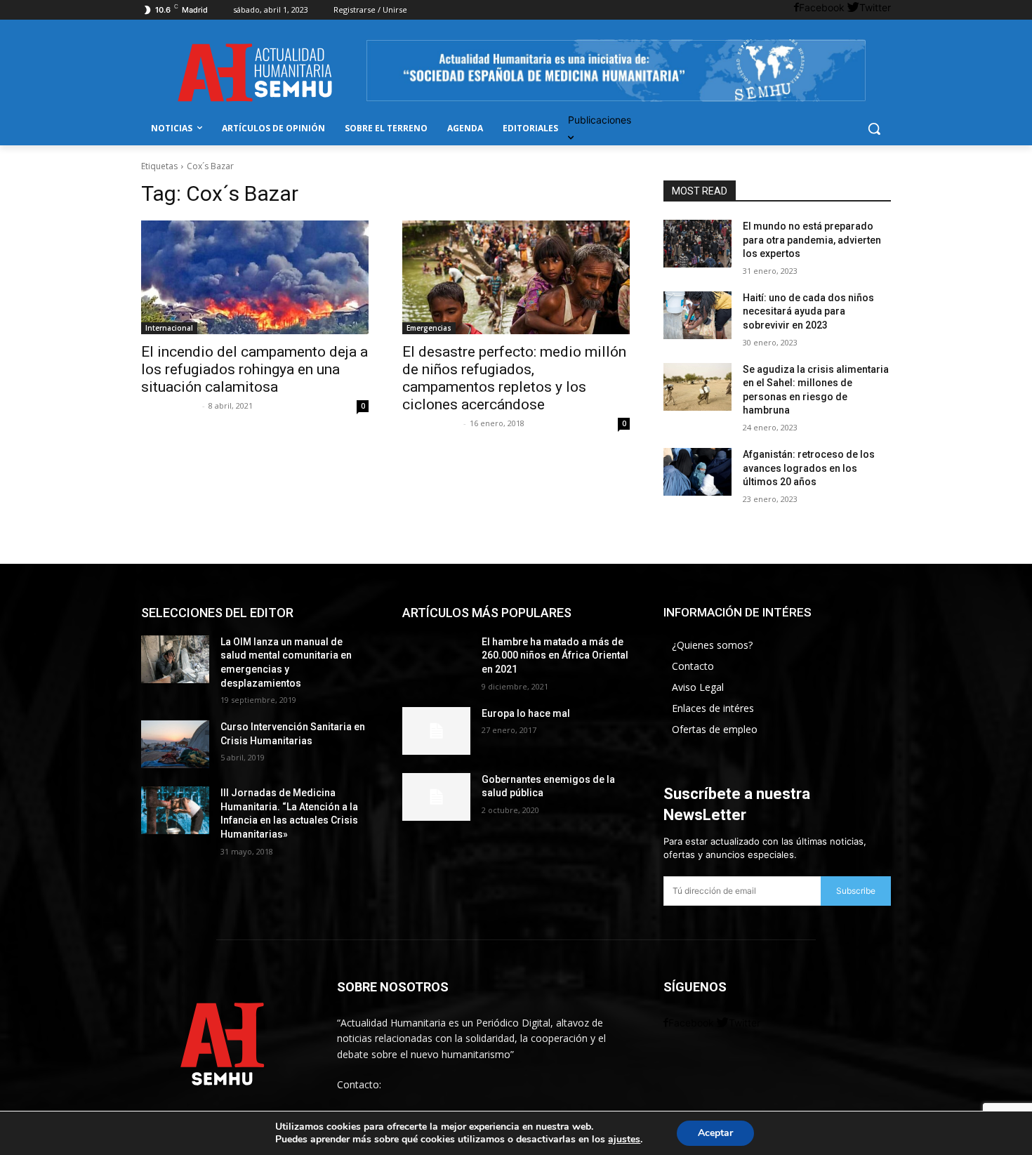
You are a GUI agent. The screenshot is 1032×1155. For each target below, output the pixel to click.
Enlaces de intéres (713, 708)
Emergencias (428, 328)
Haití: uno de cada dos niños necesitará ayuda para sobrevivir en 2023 (808, 311)
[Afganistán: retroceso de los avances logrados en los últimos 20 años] (697, 472)
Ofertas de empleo (715, 729)
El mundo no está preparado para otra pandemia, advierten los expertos (812, 239)
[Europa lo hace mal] (436, 731)
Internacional (169, 328)
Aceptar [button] (715, 1133)
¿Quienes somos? (712, 645)
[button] (874, 128)
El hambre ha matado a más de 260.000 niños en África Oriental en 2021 (555, 655)
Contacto (693, 666)
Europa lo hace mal (526, 713)
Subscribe (855, 890)
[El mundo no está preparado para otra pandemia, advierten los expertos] (697, 244)
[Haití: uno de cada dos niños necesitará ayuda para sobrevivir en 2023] (697, 315)
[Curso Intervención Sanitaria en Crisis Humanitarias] (175, 744)
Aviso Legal (698, 687)
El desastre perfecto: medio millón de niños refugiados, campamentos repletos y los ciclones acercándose (514, 378)
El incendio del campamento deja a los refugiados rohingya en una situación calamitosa (254, 369)
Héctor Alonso (431, 423)
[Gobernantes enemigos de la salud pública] (436, 797)
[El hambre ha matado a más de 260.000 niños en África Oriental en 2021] (436, 659)
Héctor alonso (170, 405)
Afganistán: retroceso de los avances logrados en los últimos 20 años (809, 468)
